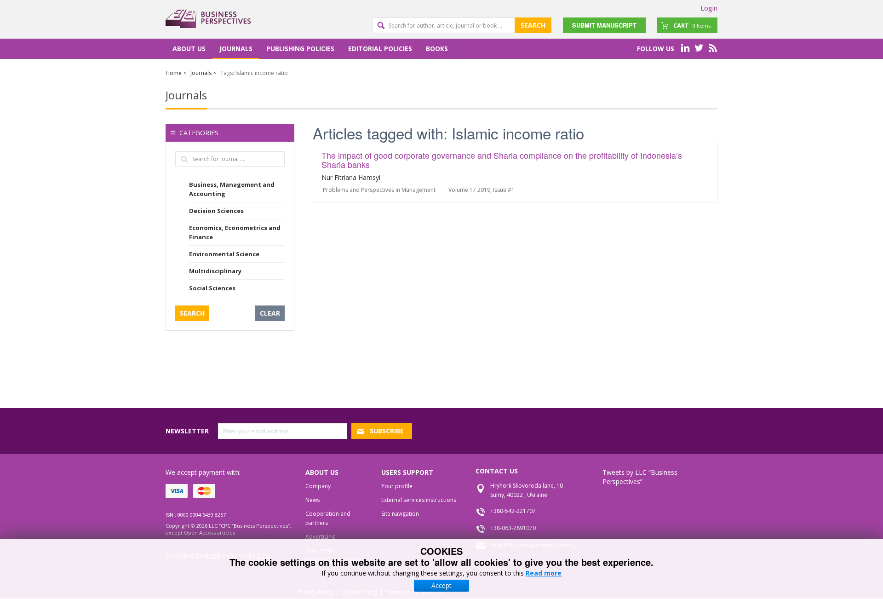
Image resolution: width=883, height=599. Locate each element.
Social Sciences (212, 288)
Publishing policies (300, 48)
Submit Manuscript (604, 25)
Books (437, 48)
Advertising (320, 537)
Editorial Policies (380, 48)
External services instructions (418, 500)
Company (318, 486)
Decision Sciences (216, 211)
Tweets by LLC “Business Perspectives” (639, 477)
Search (533, 25)
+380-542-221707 (513, 511)
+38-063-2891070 (513, 528)
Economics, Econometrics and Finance (235, 232)
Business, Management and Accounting (232, 189)
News (312, 500)
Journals (235, 48)
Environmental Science (224, 254)
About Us (189, 48)
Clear (270, 313)
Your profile (397, 486)
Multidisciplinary (215, 271)
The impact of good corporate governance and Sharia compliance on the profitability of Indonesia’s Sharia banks (501, 159)
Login (708, 8)
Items (692, 25)
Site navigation (400, 514)
